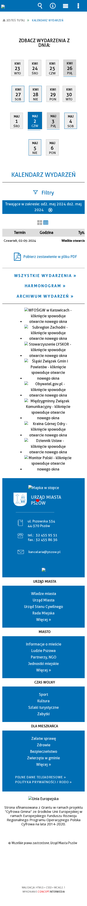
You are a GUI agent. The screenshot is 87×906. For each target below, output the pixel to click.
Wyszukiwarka (40, 5)
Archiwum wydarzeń (43, 296)
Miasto (45, 632)
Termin (20, 232)
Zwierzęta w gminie (43, 758)
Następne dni (81, 39)
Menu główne (65, 5)
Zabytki (43, 714)
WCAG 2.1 (57, 873)
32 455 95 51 (46, 535)
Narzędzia (52, 5)
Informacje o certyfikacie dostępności (43, 858)
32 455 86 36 (46, 540)
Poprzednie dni (8, 39)
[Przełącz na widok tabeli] (45, 223)
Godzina (46, 232)
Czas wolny (44, 682)
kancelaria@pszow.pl (45, 552)
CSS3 (43, 874)
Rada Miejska (43, 613)
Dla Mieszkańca (44, 726)
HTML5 (36, 874)
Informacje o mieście (43, 644)
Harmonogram (43, 285)
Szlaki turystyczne (43, 707)
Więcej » (43, 619)
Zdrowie (43, 745)
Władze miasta (43, 593)
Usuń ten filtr (50, 210)
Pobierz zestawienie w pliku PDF (50, 256)
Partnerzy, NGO (43, 657)
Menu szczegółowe (78, 5)
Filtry (48, 193)
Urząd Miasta (44, 581)
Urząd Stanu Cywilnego (43, 606)
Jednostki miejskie (43, 663)
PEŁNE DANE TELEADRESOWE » (40, 777)
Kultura (43, 701)
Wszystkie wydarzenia (43, 275)
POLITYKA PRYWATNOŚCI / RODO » (43, 782)
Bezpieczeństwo (43, 751)
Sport (43, 694)
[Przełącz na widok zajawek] (39, 223)
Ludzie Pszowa (43, 651)
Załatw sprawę (43, 738)
